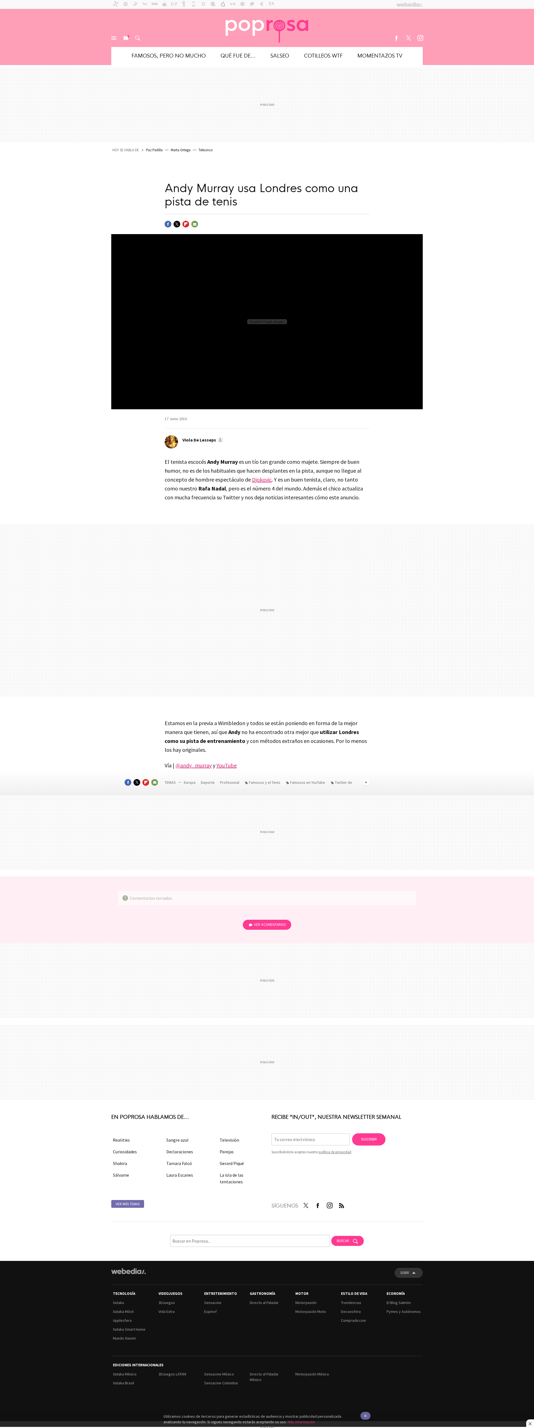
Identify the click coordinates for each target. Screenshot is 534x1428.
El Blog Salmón (399, 1302)
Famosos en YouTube (307, 782)
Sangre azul (177, 1140)
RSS (341, 1204)
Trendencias (351, 1302)
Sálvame (121, 1175)
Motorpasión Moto (310, 1311)
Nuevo (125, 38)
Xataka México (125, 1374)
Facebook (396, 38)
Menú (113, 38)
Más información (301, 1421)
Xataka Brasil (123, 1382)
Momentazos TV (379, 55)
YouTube (226, 765)
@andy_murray (193, 765)
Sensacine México (219, 1374)
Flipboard (185, 224)
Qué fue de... (238, 55)
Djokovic (262, 479)
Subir (404, 1272)
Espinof (210, 1311)
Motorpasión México (312, 1374)
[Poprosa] (267, 27)
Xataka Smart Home (129, 1329)
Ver (270, 924)
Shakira (120, 1163)
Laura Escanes (179, 1175)
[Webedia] (128, 1271)
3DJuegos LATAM (172, 1374)
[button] (202, 440)
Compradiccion (353, 1320)
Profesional (230, 782)
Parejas (227, 1151)
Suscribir (369, 1139)
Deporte (208, 782)
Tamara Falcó (179, 1163)
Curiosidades (125, 1151)
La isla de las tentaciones (231, 1178)
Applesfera (122, 1320)
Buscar (137, 38)
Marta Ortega (181, 150)
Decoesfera (351, 1311)
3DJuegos (167, 1302)
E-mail (194, 224)
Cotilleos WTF (323, 55)
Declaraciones (179, 1151)
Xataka (118, 1302)
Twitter (408, 38)
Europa (190, 782)
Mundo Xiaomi (124, 1338)
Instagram (420, 38)
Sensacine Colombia (221, 1382)
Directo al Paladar (264, 1302)
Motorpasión (306, 1302)
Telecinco (206, 150)
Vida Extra (167, 1311)
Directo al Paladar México (264, 1377)
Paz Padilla (154, 150)
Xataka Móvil (123, 1311)
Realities (121, 1140)
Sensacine (212, 1302)
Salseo (279, 55)
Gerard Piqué (232, 1163)
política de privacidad (335, 1152)
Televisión (229, 1140)
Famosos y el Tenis (264, 782)
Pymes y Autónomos (404, 1311)
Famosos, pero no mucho (169, 55)
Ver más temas (128, 1204)
